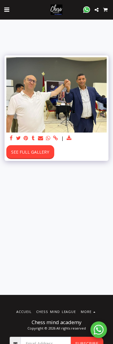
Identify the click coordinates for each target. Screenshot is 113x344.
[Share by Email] (40, 138)
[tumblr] (33, 138)
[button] (7, 9)
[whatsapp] (48, 138)
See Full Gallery (30, 152)
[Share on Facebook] (11, 138)
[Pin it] (26, 138)
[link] (55, 138)
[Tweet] (18, 138)
